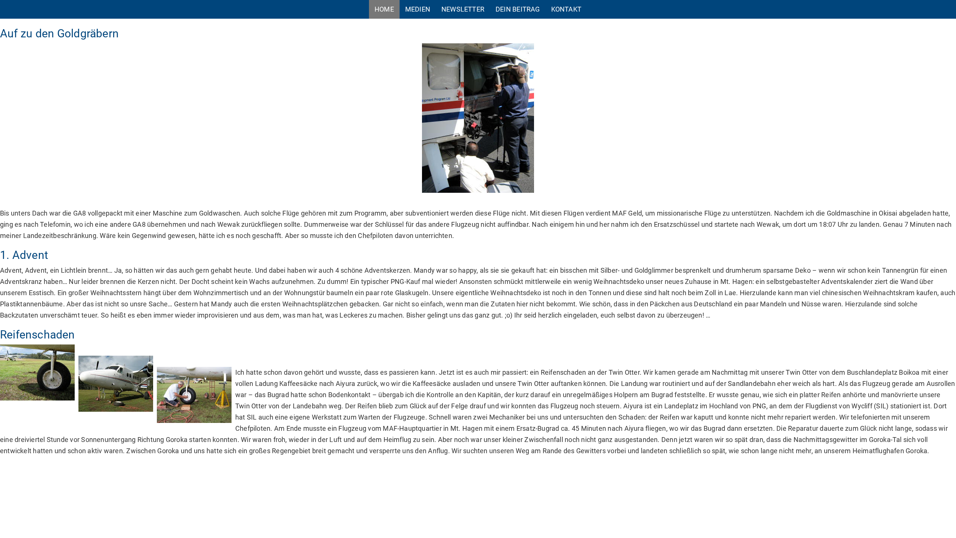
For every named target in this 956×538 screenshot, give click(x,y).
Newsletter (462, 9)
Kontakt (566, 9)
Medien (417, 9)
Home (384, 9)
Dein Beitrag (518, 9)
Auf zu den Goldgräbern (59, 33)
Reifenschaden (37, 334)
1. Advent (24, 255)
